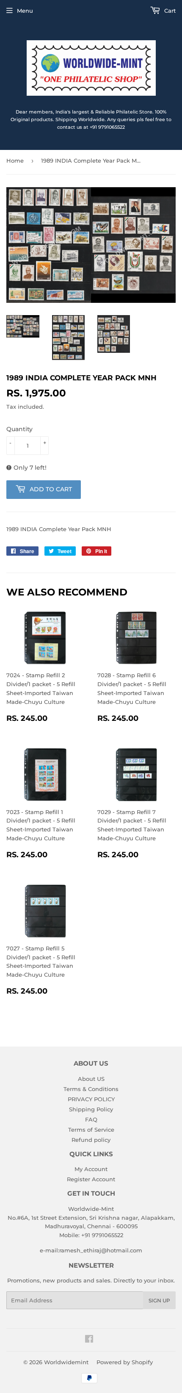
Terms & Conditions (91, 1089)
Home (15, 160)
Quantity (19, 429)
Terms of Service (91, 1129)
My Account (91, 1169)
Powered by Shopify (125, 1362)
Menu (25, 10)
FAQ (91, 1119)
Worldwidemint (66, 1362)
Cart (169, 10)
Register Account (91, 1179)
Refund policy (91, 1139)
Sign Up (159, 1300)
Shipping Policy (91, 1109)
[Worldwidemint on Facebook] (89, 1340)
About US (91, 1078)
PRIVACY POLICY (91, 1099)
